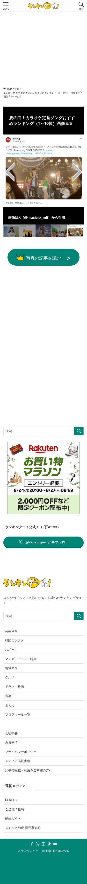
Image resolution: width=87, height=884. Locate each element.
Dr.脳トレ (11, 799)
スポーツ (11, 649)
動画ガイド (13, 818)
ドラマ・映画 (14, 686)
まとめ (9, 705)
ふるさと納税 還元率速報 (23, 827)
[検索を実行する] (79, 431)
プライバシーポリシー (20, 751)
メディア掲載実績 (17, 760)
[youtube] (55, 844)
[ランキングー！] (43, 6)
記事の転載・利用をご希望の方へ (28, 770)
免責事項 (11, 742)
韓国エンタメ (14, 640)
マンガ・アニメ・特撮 (20, 658)
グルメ (9, 677)
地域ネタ (11, 668)
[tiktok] (49, 844)
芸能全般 (11, 630)
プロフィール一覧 (17, 714)
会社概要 (11, 733)
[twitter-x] (38, 844)
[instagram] (43, 844)
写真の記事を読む (43, 258)
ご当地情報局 (14, 809)
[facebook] (32, 844)
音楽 (8, 695)
